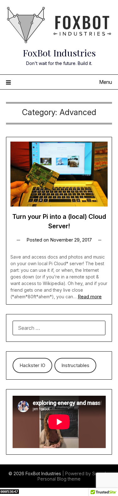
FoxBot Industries (59, 53)
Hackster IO (32, 365)
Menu (105, 82)
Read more (90, 297)
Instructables (75, 365)
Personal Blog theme (59, 478)
